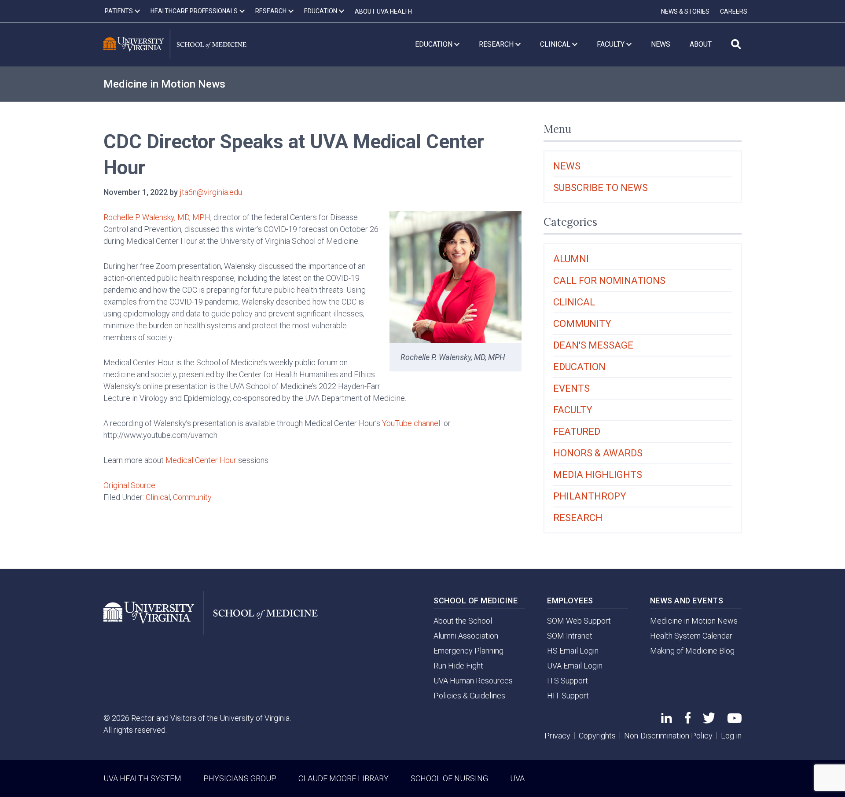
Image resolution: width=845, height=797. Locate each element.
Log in (731, 735)
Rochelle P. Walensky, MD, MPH (156, 217)
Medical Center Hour (200, 460)
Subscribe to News (600, 187)
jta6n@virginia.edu (211, 192)
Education (579, 366)
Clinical (158, 497)
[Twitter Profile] (709, 720)
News (566, 166)
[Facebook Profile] (688, 720)
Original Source (129, 485)
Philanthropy (589, 496)
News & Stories (685, 11)
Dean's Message (593, 345)
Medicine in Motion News (164, 84)
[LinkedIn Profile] (666, 720)
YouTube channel (411, 423)
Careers (733, 11)
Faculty (572, 409)
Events (571, 388)
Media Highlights (597, 474)
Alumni (571, 258)
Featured (576, 431)
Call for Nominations (609, 280)
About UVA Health (383, 11)
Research (578, 517)
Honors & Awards (598, 453)
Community (192, 497)
